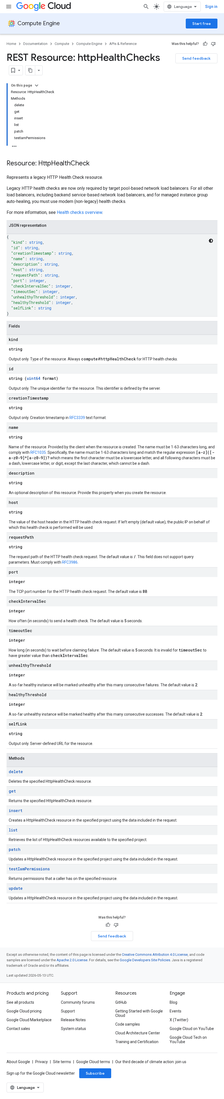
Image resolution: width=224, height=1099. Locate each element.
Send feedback (196, 58)
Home (11, 44)
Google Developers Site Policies (145, 960)
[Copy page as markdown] (30, 70)
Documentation (35, 44)
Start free (201, 23)
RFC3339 (77, 417)
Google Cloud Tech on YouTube (188, 1039)
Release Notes (73, 1020)
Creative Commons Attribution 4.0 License (155, 954)
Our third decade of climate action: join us (150, 1062)
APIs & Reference (123, 44)
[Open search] (146, 6)
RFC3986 (70, 562)
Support (68, 1011)
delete (16, 771)
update (16, 888)
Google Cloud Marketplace (29, 1020)
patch (14, 849)
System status (73, 1028)
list (13, 830)
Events (175, 1011)
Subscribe (95, 1073)
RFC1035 (38, 452)
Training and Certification (136, 1042)
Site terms (62, 1062)
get (12, 791)
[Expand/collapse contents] (36, 85)
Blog (173, 1002)
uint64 (33, 378)
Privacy (41, 1062)
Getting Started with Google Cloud (139, 1013)
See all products (20, 1002)
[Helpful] (205, 44)
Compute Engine (38, 23)
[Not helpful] (213, 44)
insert (15, 810)
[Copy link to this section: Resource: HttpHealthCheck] (95, 163)
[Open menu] (8, 6)
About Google (18, 1062)
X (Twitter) (179, 1020)
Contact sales (18, 1028)
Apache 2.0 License (72, 960)
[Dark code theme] (211, 240)
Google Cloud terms (93, 1062)
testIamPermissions (29, 868)
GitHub (121, 1002)
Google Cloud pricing (24, 1011)
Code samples (127, 1024)
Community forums (78, 1002)
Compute (62, 44)
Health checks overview (79, 212)
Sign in (211, 6)
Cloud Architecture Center (137, 1033)
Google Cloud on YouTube (192, 1028)
